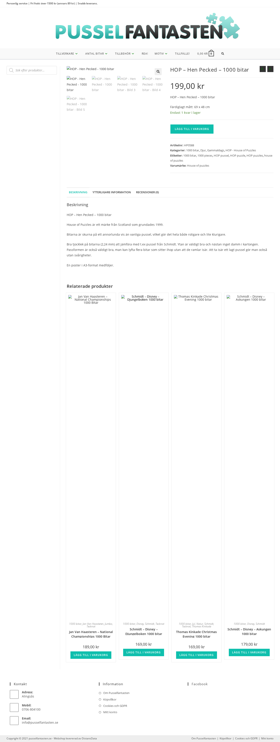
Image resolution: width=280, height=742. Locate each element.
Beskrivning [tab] (78, 192)
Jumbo (108, 624)
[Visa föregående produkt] (263, 69)
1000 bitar (192, 150)
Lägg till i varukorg (192, 129)
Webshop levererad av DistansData (75, 738)
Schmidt (149, 624)
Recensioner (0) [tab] (147, 192)
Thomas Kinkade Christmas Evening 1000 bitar (196, 634)
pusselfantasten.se (40, 738)
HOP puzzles (255, 155)
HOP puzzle (237, 155)
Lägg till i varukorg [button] (91, 655)
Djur (203, 150)
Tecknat (91, 626)
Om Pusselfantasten (116, 693)
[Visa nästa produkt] (270, 69)
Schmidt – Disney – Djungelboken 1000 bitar (143, 631)
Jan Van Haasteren (93, 624)
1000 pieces (205, 155)
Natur (199, 624)
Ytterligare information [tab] (112, 192)
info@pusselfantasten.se (40, 722)
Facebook (200, 684)
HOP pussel (221, 155)
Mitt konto (110, 712)
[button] (158, 71)
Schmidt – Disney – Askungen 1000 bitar (249, 631)
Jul (193, 624)
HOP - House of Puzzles (241, 150)
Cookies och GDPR (115, 706)
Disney (140, 624)
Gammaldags (215, 150)
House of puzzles (198, 165)
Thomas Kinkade (201, 626)
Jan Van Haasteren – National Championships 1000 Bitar (91, 634)
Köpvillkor (109, 699)
